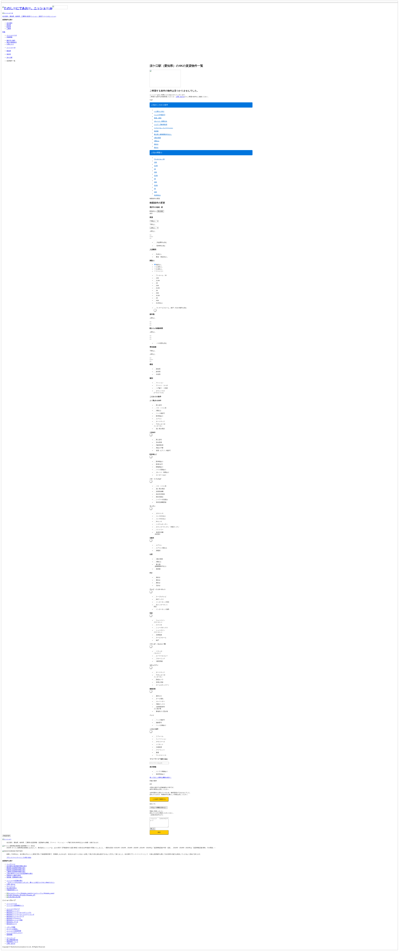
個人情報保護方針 (12, 940)
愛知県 (9, 25)
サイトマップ (11, 938)
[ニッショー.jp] (35, 8)
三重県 (9, 28)
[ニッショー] (6, 839)
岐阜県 (9, 27)
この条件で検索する (159, 799)
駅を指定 (160, 211)
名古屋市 (9, 23)
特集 (3, 32)
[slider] (150, 236)
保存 (159, 832)
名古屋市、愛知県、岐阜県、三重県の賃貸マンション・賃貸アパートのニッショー (29, 16)
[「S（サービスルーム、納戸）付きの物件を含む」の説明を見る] (155, 310)
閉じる (152, 829)
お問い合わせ (180, 96)
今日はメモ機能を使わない (158, 807)
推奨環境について (12, 941)
